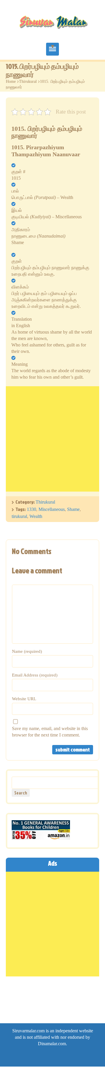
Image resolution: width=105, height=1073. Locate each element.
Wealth (35, 516)
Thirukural (28, 81)
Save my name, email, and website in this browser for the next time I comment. (50, 731)
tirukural (19, 516)
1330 (31, 509)
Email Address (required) (34, 675)
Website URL (24, 698)
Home (11, 81)
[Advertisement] (52, 439)
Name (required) (27, 651)
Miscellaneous (51, 509)
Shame (73, 509)
